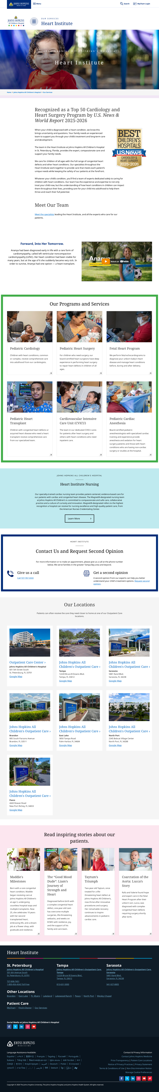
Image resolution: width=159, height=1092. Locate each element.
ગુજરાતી (10, 1067)
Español (10, 1056)
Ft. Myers (35, 996)
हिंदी (46, 1067)
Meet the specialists (44, 214)
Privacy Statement (143, 1064)
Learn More (74, 518)
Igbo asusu (55, 1060)
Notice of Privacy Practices (120, 1064)
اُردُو (30, 1067)
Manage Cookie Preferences (138, 1072)
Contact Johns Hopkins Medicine (137, 1056)
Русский (62, 1056)
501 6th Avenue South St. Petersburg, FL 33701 (25, 972)
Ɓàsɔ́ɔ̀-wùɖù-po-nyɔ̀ (38, 1060)
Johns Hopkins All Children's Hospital (27, 92)
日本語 (10, 1063)
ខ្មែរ (62, 1067)
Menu (37, 4)
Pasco (78, 996)
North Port (89, 996)
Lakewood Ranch (63, 996)
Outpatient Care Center (26, 662)
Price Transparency (120, 1060)
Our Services (50, 18)
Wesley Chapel (104, 996)
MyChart (11, 1007)
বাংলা (78, 1060)
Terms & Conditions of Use (111, 1068)
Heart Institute (57, 23)
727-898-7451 (13, 981)
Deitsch (54, 1067)
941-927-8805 (112, 984)
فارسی (39, 1067)
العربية (44, 1063)
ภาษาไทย (21, 1067)
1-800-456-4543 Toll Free (18, 984)
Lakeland (47, 996)
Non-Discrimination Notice (139, 1068)
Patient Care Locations (141, 1060)
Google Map (15, 676)
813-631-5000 (63, 984)
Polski (63, 1063)
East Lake (23, 996)
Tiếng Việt (21, 1060)
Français (41, 1056)
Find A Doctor (25, 1007)
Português (74, 1056)
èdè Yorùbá (68, 1060)
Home (9, 92)
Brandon (11, 996)
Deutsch (54, 1063)
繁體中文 (30, 1056)
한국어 (19, 1063)
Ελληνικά (74, 1063)
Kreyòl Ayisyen (31, 1063)
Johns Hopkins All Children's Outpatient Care (78, 664)
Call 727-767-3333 (25, 578)
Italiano (10, 1060)
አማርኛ (20, 1056)
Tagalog (51, 1056)
